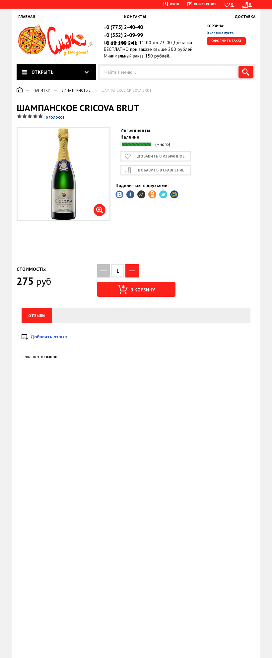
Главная (26, 16)
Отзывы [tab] (36, 315)
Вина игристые (76, 90)
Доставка (245, 16)
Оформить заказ (226, 41)
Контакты (135, 16)
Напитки (42, 90)
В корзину (142, 290)
